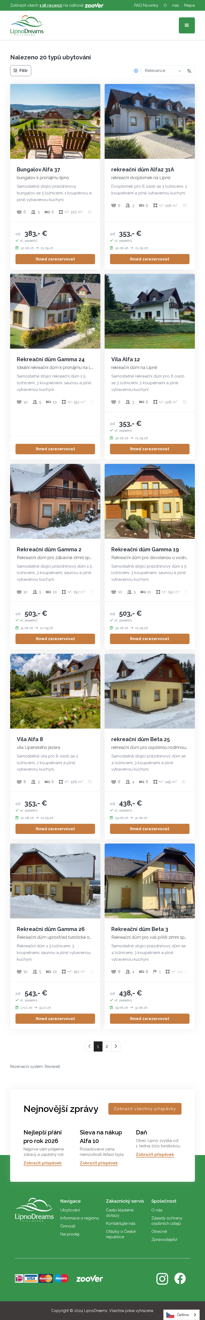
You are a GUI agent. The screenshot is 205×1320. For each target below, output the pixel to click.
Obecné (159, 1231)
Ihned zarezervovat (55, 259)
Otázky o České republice (121, 1234)
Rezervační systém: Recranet (35, 1066)
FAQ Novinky (146, 5)
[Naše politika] (136, 70)
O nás (156, 1210)
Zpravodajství (164, 1239)
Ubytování (70, 1210)
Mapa (189, 5)
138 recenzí (51, 5)
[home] (27, 25)
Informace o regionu (79, 1218)
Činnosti (67, 1226)
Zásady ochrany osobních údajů (166, 1221)
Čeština (183, 1315)
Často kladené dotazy (119, 1213)
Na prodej (69, 1234)
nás (175, 5)
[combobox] (181, 1315)
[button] (187, 25)
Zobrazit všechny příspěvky (145, 1108)
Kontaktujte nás (120, 1223)
